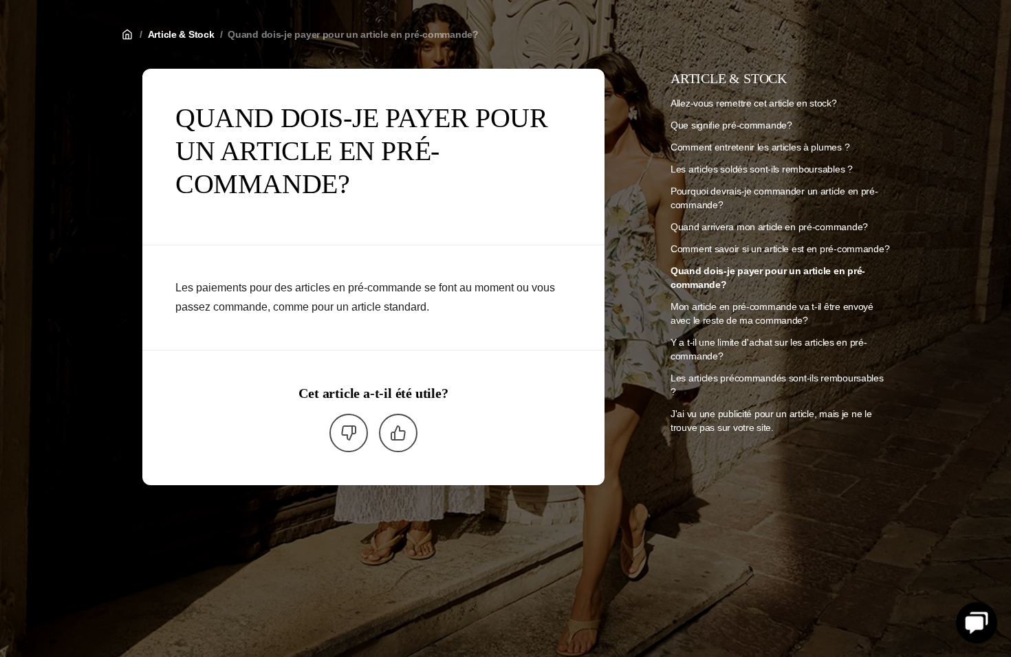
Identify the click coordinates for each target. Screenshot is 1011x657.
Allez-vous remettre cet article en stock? (754, 103)
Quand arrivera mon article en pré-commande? (769, 226)
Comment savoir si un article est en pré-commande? (780, 248)
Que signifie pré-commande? (731, 125)
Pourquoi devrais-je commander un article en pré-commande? (774, 198)
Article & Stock (181, 34)
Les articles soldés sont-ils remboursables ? (762, 169)
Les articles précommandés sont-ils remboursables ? (777, 384)
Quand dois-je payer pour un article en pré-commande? (353, 34)
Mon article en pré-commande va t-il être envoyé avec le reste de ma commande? (772, 313)
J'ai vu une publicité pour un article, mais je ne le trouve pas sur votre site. (771, 420)
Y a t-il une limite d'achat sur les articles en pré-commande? (769, 349)
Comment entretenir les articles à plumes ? (760, 147)
